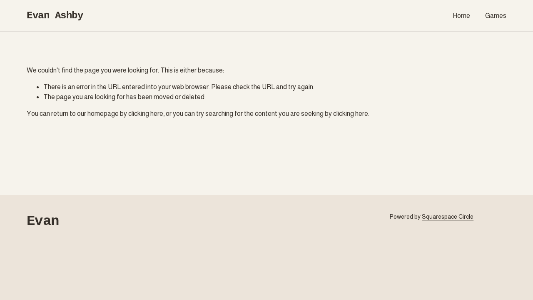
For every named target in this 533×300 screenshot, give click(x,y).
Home (461, 15)
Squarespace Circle (447, 216)
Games (495, 15)
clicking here (145, 113)
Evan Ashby (55, 15)
